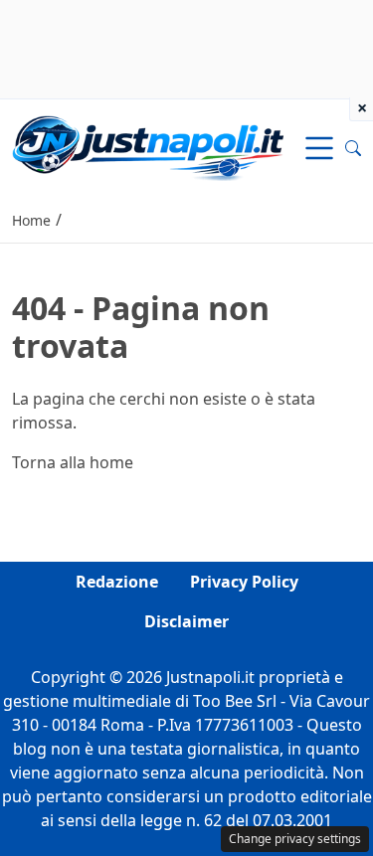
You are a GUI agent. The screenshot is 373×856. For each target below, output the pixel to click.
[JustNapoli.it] (147, 146)
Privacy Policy (244, 582)
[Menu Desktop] (319, 148)
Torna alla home (72, 462)
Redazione (117, 582)
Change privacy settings (295, 838)
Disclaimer (186, 621)
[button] (353, 148)
